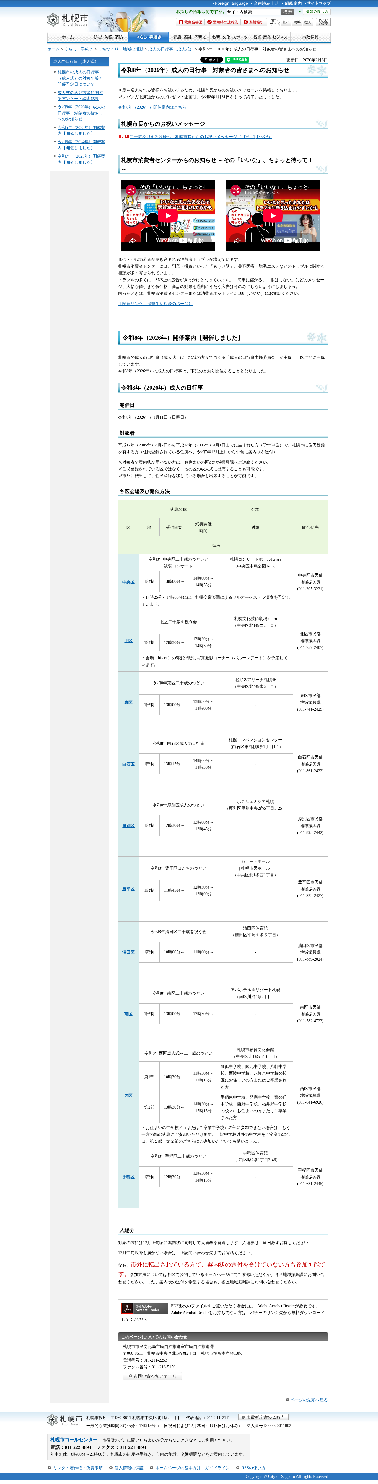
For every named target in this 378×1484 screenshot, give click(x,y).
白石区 (128, 764)
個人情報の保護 (129, 1467)
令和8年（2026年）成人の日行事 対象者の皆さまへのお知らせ (81, 112)
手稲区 (128, 1176)
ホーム (53, 49)
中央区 (128, 582)
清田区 (128, 952)
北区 (128, 640)
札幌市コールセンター (74, 1439)
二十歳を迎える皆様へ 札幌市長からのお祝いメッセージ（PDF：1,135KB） (201, 136)
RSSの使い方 (253, 1467)
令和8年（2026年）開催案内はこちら (152, 107)
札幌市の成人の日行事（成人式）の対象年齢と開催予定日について (80, 78)
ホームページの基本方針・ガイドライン (192, 1467)
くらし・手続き (78, 49)
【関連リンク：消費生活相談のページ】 (155, 303)
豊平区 (128, 888)
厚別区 (128, 825)
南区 (128, 1014)
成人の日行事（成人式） (171, 49)
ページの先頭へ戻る (309, 1400)
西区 (128, 1095)
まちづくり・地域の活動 (121, 49)
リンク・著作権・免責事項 (78, 1467)
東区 (128, 702)
